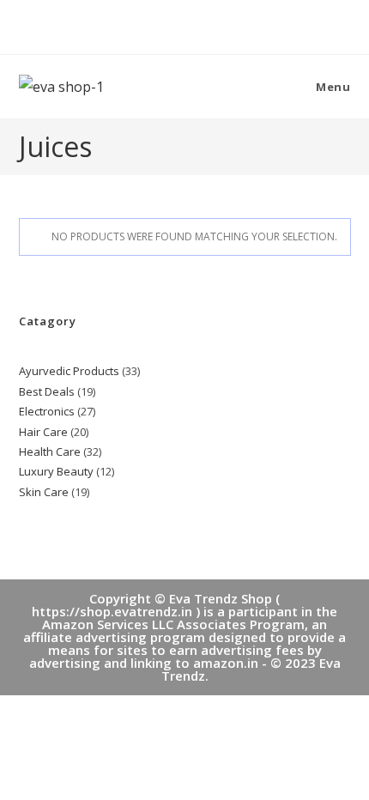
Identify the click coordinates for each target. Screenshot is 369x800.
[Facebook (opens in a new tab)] (168, 25)
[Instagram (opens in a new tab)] (204, 25)
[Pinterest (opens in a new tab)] (187, 25)
